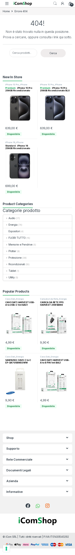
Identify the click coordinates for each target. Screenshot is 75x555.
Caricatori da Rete (49, 299)
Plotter (12, 251)
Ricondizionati (17, 264)
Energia (13, 224)
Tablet (12, 270)
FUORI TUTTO (17, 237)
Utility (12, 277)
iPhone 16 (10, 142)
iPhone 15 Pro (12, 84)
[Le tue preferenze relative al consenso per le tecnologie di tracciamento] (6, 548)
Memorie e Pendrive (21, 244)
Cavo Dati (10, 299)
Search (55, 3)
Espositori (14, 231)
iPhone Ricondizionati (16, 85)
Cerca (53, 53)
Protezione (15, 257)
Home (6, 11)
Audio (12, 218)
